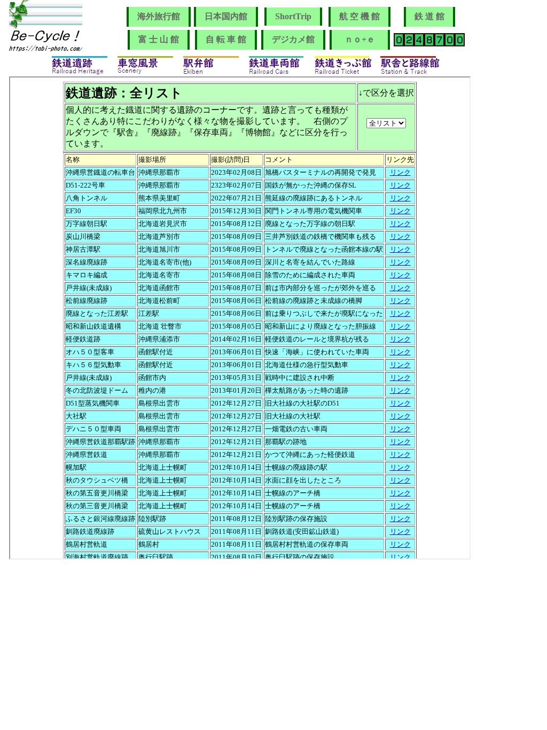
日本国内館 (226, 16)
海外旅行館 (158, 16)
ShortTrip (293, 16)
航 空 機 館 (359, 16)
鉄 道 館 (429, 16)
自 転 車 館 (226, 39)
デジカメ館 (293, 39)
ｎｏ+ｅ (364, 39)
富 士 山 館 (158, 39)
